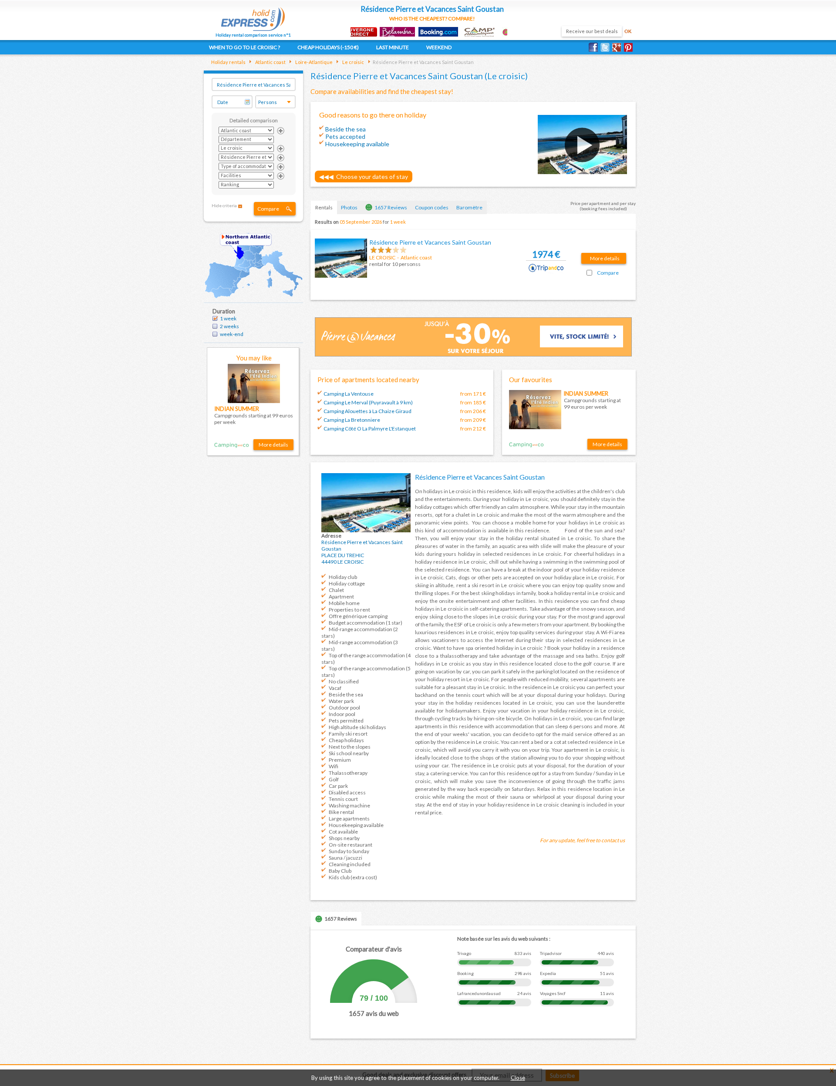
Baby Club (340, 870)
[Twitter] (606, 47)
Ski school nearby (349, 753)
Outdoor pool (344, 707)
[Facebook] (594, 47)
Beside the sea (346, 694)
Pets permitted (346, 720)
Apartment (341, 596)
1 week (228, 318)
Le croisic (352, 62)
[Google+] (618, 47)
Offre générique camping (358, 616)
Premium (340, 760)
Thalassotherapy (348, 773)
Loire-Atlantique (313, 62)
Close (518, 1077)
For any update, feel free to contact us (582, 840)
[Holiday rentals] (253, 16)
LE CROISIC (382, 257)
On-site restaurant (350, 844)
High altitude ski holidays (357, 727)
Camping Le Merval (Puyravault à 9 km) (368, 402)
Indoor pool (342, 714)
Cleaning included (350, 864)
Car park (338, 786)
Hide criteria (224, 205)
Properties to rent (349, 609)
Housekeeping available (356, 825)
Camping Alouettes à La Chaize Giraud (367, 411)
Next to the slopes (350, 746)
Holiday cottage (347, 583)
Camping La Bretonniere (352, 420)
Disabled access (347, 792)
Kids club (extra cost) (353, 877)
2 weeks (229, 326)
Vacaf (335, 688)
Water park (341, 701)
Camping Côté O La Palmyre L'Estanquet (370, 428)
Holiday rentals (228, 62)
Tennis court (343, 799)
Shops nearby (344, 838)
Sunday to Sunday (349, 851)
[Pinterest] (630, 47)
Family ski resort (348, 733)
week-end (231, 334)
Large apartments (349, 818)
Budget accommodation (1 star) (365, 622)
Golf (334, 779)
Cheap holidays (346, 740)
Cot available (343, 831)
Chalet (336, 590)
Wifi (333, 766)
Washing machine (349, 805)
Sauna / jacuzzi (345, 857)
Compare (268, 208)
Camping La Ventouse (349, 393)
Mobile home (344, 603)
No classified (344, 681)
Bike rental (341, 812)
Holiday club (343, 577)
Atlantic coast (270, 62)
